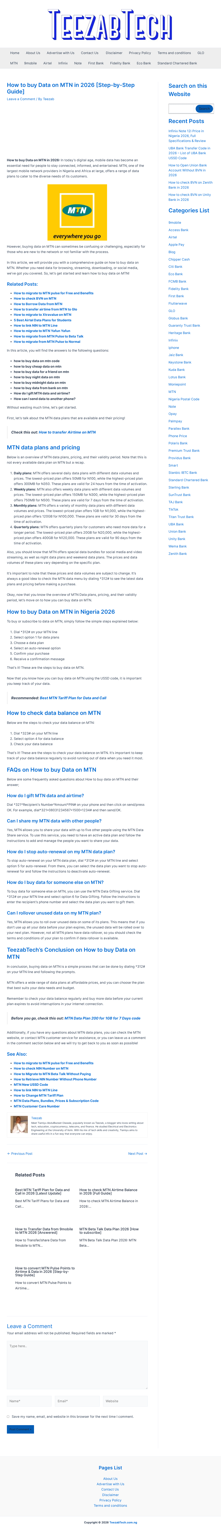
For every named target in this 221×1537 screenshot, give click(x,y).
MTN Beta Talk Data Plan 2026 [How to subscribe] (109, 1231)
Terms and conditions (174, 53)
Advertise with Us (60, 53)
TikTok (173, 509)
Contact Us (90, 53)
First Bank (96, 63)
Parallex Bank (179, 429)
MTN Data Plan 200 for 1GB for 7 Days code (103, 1018)
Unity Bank (177, 539)
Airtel (47, 63)
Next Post (137, 1153)
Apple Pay (176, 245)
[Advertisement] (77, 132)
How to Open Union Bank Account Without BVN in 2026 (188, 170)
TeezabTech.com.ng (123, 1522)
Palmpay (175, 421)
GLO (201, 53)
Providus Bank (180, 458)
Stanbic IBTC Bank (183, 473)
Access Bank (178, 230)
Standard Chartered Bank (177, 63)
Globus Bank (178, 318)
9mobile (30, 63)
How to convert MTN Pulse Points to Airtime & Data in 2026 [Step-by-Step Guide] (45, 1271)
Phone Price (178, 436)
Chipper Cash (179, 259)
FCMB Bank (177, 281)
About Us (33, 53)
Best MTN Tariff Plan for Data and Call (73, 698)
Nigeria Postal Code (184, 399)
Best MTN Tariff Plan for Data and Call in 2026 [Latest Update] (42, 1191)
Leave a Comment (21, 99)
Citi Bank (175, 267)
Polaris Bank (178, 443)
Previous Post (19, 1153)
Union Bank (177, 532)
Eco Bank (144, 63)
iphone (174, 348)
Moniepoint (177, 385)
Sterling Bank (179, 487)
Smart (173, 465)
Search (204, 109)
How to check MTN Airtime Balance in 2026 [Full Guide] (108, 1191)
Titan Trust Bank (181, 517)
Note (78, 63)
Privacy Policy (140, 53)
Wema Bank (178, 546)
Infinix (63, 63)
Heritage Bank (179, 333)
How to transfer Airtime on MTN (67, 432)
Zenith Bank (178, 554)
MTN (14, 63)
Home (14, 53)
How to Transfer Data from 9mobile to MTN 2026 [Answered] (44, 1231)
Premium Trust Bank (184, 451)
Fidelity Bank (120, 63)
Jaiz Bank (176, 355)
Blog (172, 252)
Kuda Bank (177, 370)
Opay (173, 414)
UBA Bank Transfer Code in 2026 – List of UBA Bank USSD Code (189, 153)
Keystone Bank (180, 362)
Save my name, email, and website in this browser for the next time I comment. (73, 1417)
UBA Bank (176, 524)
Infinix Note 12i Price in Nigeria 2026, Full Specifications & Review (187, 136)
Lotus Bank (177, 377)
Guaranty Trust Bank (184, 326)
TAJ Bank (176, 502)
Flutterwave (178, 303)
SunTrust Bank (180, 495)
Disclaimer (114, 53)
